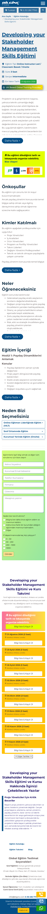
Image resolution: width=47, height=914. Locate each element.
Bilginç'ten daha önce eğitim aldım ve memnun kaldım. (23, 521)
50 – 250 (9, 542)
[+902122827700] (41, 896)
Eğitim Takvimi (16, 849)
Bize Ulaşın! (11, 161)
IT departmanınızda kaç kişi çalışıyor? (19, 535)
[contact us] (41, 902)
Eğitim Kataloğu (21, 16)
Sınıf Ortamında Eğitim (16, 431)
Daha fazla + (12, 140)
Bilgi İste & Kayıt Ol (23, 626)
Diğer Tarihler (23, 756)
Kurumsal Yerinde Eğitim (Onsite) (21, 437)
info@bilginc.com (16, 897)
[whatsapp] (41, 910)
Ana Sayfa (6, 16)
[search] (43, 10)
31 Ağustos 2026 (28, 81)
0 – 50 (8, 539)
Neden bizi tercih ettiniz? (14, 516)
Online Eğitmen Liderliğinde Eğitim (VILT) (22, 424)
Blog (30, 849)
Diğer (8, 530)
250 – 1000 (10, 545)
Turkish (11, 10)
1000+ (8, 548)
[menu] (44, 3)
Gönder (8, 554)
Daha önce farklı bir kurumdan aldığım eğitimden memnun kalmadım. (23, 526)
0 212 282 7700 (29, 10)
